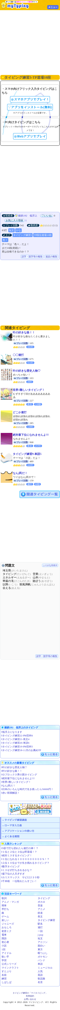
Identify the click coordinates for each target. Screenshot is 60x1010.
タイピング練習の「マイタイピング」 (30, 993)
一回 (40, 931)
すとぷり (7, 971)
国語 (4, 938)
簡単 (4, 905)
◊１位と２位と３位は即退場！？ (19, 852)
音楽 (40, 905)
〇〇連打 (18, 354)
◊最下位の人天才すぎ (13, 873)
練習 (4, 978)
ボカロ (41, 902)
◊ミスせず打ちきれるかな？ (16, 870)
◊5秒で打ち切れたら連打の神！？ (19, 848)
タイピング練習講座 (16, 820)
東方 (40, 949)
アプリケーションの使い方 (19, 831)
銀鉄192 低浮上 (27, 215)
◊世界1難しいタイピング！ (16, 782)
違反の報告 (51, 256)
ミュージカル (45, 967)
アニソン (43, 942)
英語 (40, 975)
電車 (4, 934)
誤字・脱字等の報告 (32, 256)
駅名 (40, 923)
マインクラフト (10, 967)
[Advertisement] (30, 42)
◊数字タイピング (10, 866)
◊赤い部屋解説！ (10, 793)
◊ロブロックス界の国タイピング (19, 774)
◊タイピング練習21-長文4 (15, 739)
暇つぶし (43, 953)
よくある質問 (12, 836)
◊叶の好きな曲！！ (11, 771)
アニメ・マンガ (10, 902)
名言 (40, 982)
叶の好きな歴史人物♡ (26, 370)
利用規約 (30, 996)
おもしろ (7, 927)
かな (18, 230)
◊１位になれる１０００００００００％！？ (25, 859)
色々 (5, 240)
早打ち (5, 909)
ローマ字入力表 (13, 825)
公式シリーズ (9, 964)
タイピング (44, 898)
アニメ (41, 909)
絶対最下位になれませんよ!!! (31, 434)
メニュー (53, 7)
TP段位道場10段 (43, 235)
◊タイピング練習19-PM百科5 (17, 746)
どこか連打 (20, 412)
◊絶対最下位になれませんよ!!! (18, 778)
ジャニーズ (8, 923)
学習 (4, 960)
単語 (40, 964)
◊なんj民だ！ (8, 785)
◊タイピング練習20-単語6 (15, 742)
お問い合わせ (30, 999)
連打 (40, 927)
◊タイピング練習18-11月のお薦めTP (21, 750)
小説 (4, 945)
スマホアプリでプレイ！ (31, 99)
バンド (41, 960)
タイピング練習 (46, 920)
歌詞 (4, 898)
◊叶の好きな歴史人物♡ (14, 767)
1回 (3, 949)
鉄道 (40, 913)
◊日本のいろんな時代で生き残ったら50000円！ (27, 789)
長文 (40, 916)
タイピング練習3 (22, 235)
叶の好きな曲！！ (24, 332)
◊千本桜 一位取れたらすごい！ (19, 881)
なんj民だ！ (20, 473)
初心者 (5, 942)
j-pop (40, 934)
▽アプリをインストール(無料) (30, 107)
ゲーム (5, 916)
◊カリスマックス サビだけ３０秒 (20, 877)
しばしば (7, 982)
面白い (41, 945)
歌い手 (5, 956)
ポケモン (43, 956)
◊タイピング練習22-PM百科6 (17, 735)
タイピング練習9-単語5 (27, 453)
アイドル (7, 953)
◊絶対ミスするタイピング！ (16, 855)
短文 (11, 230)
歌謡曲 (41, 978)
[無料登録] (30, 809)
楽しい (5, 920)
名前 (4, 975)
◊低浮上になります (11, 732)
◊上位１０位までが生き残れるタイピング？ (25, 863)
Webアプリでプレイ (31, 136)
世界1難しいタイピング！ (29, 389)
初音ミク (7, 931)
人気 (40, 971)
